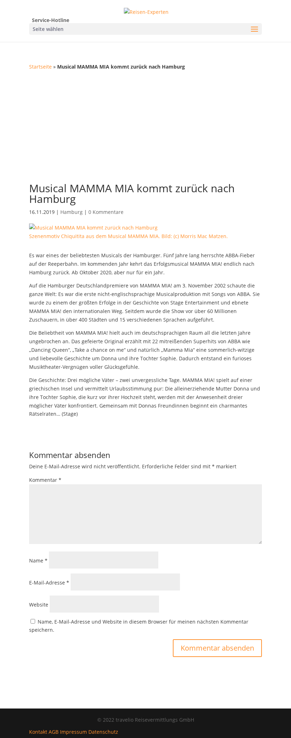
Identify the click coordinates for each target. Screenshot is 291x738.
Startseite (40, 66)
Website (38, 604)
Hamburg (71, 212)
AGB (54, 731)
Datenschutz (103, 731)
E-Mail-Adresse (49, 582)
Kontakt (38, 731)
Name (38, 560)
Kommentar (45, 479)
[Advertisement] (145, 124)
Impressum (73, 731)
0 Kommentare (105, 212)
